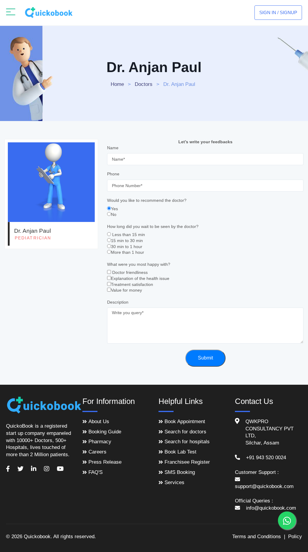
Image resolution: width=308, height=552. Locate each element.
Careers (97, 452)
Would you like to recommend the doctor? (146, 200)
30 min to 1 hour (126, 246)
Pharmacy (99, 441)
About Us (98, 421)
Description (117, 302)
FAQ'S (95, 472)
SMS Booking (180, 472)
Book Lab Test (180, 452)
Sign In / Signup (278, 12)
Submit (205, 357)
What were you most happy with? (138, 264)
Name (113, 147)
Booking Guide (104, 432)
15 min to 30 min (127, 240)
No (113, 214)
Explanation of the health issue (140, 278)
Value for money (126, 290)
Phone (113, 173)
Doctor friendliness (130, 272)
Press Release (105, 462)
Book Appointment (185, 421)
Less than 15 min (128, 234)
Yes (114, 208)
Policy (295, 536)
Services (174, 482)
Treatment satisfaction (132, 284)
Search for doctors (185, 432)
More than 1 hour (127, 252)
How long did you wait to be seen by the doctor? (153, 226)
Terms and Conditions (256, 536)
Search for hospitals (187, 441)
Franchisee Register (187, 462)
